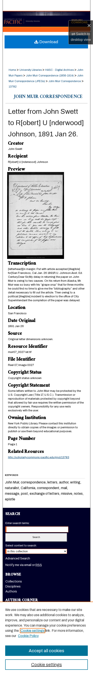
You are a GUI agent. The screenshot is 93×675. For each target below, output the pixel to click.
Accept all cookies (46, 650)
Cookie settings (33, 630)
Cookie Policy (28, 636)
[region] (46, 638)
